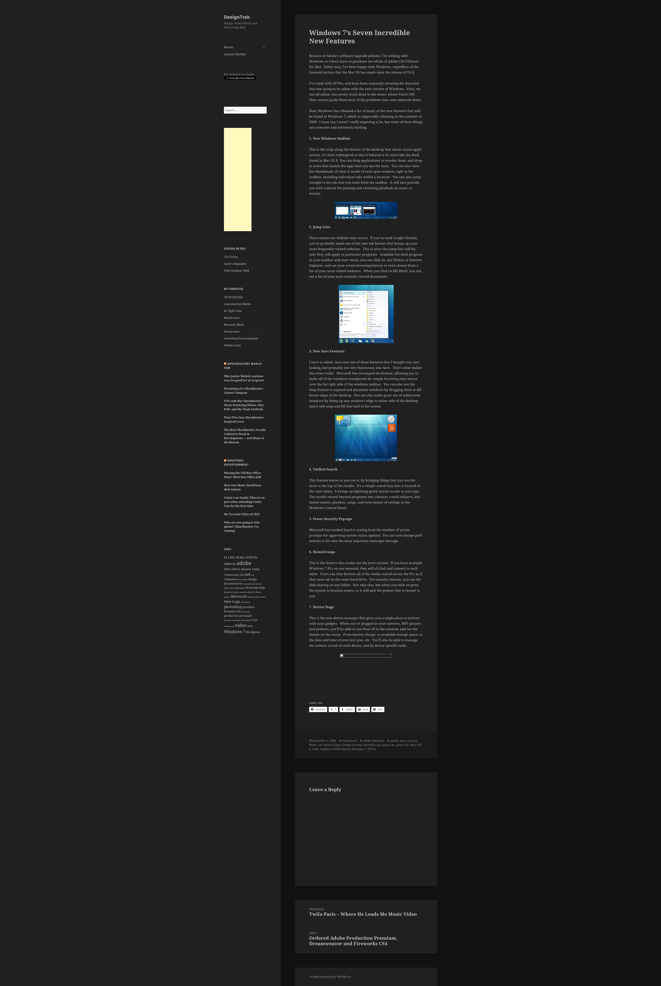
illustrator (228, 592)
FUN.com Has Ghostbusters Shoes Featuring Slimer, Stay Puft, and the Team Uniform (244, 405)
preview (246, 612)
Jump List (389, 745)
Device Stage (331, 745)
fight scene (229, 588)
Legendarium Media (237, 304)
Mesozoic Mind (234, 325)
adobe (244, 563)
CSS (252, 575)
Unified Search (340, 749)
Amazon (246, 569)
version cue (229, 626)
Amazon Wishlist (235, 54)
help (262, 588)
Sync (255, 620)
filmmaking (239, 588)
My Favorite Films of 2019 (242, 514)
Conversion (231, 575)
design (252, 579)
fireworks (251, 588)
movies (262, 597)
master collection (247, 592)
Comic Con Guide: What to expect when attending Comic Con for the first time (244, 502)
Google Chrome (352, 745)
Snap (315, 749)
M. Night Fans (233, 311)
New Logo (232, 601)
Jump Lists (402, 745)
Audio (256, 569)
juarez (236, 592)
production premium (238, 616)
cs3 (241, 575)
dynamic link (249, 584)
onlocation (245, 602)
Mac (413, 745)
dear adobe (243, 579)
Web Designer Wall (236, 270)
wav (250, 626)
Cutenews (230, 579)
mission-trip (252, 597)
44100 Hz (251, 557)
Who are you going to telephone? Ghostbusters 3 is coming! (242, 527)
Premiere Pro (233, 611)
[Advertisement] (237, 179)
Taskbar (325, 749)
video (241, 625)
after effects (232, 569)
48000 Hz (230, 564)
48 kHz (240, 557)
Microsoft (239, 596)
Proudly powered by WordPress (330, 977)
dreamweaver (233, 583)
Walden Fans (232, 345)
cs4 (247, 574)
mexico (227, 597)
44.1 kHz (229, 557)
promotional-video (232, 620)
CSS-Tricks (231, 257)
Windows (378, 741)
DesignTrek (237, 17)
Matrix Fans (231, 318)
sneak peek (246, 620)
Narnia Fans (232, 331)
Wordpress (253, 632)
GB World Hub (233, 297)
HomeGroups (372, 745)
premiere (248, 607)
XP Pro (371, 749)
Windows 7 (234, 631)
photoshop (233, 606)
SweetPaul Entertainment (241, 338)
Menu (258, 592)
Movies (228, 47)
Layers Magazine (235, 264)
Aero (403, 741)
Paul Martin (349, 741)
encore (259, 584)
